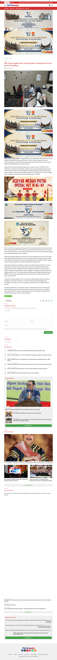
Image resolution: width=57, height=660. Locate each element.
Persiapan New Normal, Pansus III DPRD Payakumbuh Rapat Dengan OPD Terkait (26, 350)
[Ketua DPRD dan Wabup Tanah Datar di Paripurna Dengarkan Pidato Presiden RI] (16, 471)
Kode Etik (20, 654)
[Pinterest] (27, 650)
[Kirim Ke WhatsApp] (52, 301)
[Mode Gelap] (49, 5)
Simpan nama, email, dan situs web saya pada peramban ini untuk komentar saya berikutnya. (26, 329)
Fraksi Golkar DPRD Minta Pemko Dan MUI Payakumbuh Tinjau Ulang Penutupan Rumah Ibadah (29, 364)
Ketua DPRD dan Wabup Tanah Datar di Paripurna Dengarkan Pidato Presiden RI (16, 480)
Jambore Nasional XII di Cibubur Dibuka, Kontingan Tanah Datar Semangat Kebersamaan (40, 480)
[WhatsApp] (32, 650)
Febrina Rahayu (10, 68)
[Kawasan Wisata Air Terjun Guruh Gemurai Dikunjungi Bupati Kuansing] (21, 625)
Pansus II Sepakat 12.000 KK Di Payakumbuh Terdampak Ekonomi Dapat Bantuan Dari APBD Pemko (28, 360)
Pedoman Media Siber (44, 654)
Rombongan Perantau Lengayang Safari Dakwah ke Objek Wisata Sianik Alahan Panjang (48, 621)
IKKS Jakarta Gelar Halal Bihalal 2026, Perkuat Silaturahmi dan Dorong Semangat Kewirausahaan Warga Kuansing (32, 420)
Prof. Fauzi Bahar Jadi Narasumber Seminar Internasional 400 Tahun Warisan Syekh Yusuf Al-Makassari (28, 462)
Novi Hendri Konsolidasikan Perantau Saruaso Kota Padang (27, 413)
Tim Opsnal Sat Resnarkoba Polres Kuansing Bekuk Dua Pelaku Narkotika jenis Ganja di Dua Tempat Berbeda (27, 600)
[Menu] (5, 5)
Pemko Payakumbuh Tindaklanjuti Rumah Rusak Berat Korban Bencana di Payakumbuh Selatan (30, 633)
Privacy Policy (34, 654)
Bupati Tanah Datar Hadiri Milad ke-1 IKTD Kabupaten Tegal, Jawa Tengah (22, 409)
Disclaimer (26, 654)
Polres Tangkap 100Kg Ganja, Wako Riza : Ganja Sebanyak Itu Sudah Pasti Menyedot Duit (25, 608)
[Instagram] (30, 650)
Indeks (10, 654)
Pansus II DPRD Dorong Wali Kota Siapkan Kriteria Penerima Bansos (23, 373)
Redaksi (15, 654)
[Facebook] (22, 650)
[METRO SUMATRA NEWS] (12, 5)
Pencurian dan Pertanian (10, 605)
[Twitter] (25, 650)
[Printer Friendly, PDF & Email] (8, 296)
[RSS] (35, 650)
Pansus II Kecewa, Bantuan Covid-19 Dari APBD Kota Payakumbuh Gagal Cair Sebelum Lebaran (29, 355)
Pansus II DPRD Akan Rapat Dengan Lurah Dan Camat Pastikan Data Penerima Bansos (27, 368)
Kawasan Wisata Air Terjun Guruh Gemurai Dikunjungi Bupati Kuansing (44, 626)
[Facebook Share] (41, 301)
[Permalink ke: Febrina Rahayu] (5, 68)
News (5, 61)
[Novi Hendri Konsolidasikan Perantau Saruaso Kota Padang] (8, 414)
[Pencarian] (52, 5)
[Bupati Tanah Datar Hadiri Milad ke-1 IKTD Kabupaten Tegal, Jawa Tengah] (28, 393)
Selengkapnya (28, 425)
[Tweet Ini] (43, 301)
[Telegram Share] (49, 301)
